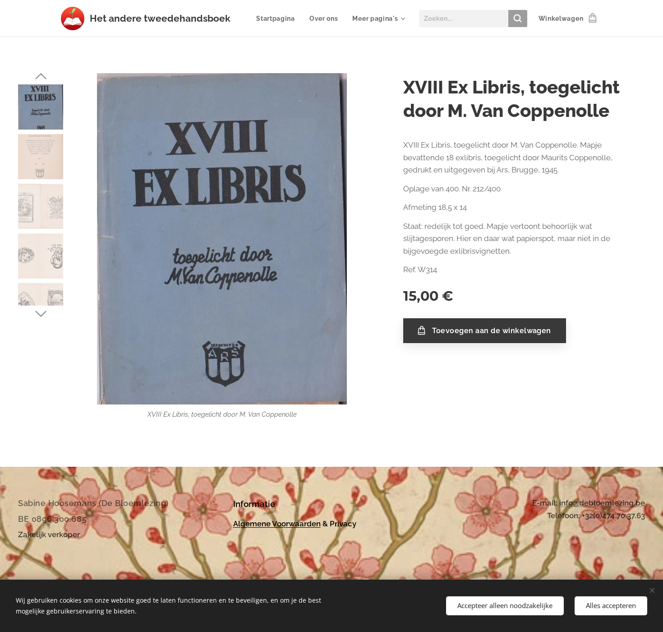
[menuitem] (278, 18)
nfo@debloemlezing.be (603, 502)
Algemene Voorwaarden (277, 523)
